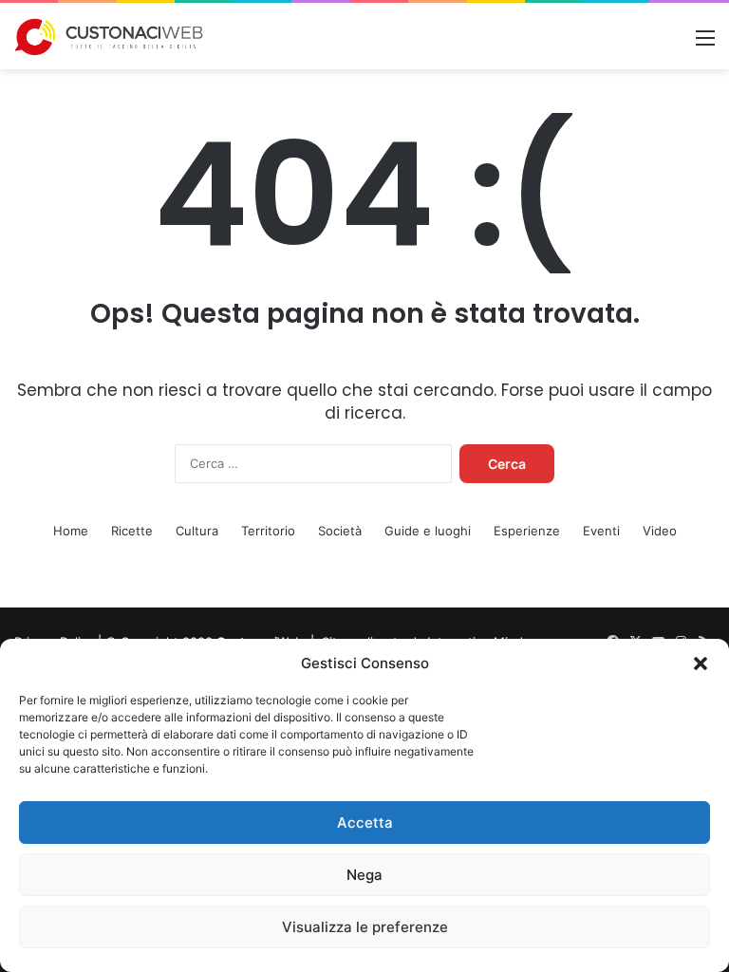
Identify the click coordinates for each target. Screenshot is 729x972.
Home (70, 530)
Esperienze (527, 530)
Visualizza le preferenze (365, 927)
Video (660, 530)
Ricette (132, 530)
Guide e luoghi (427, 530)
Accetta (365, 822)
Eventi (601, 530)
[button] (700, 663)
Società (340, 530)
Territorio (268, 530)
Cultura (197, 530)
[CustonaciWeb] (109, 37)
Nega (364, 875)
